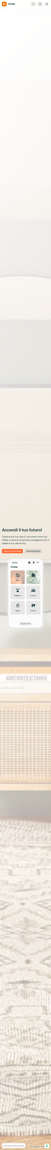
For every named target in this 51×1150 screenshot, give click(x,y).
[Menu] (46, 4)
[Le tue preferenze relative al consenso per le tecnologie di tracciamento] (47, 1146)
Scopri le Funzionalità (12, 551)
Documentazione (33, 551)
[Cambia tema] (40, 4)
